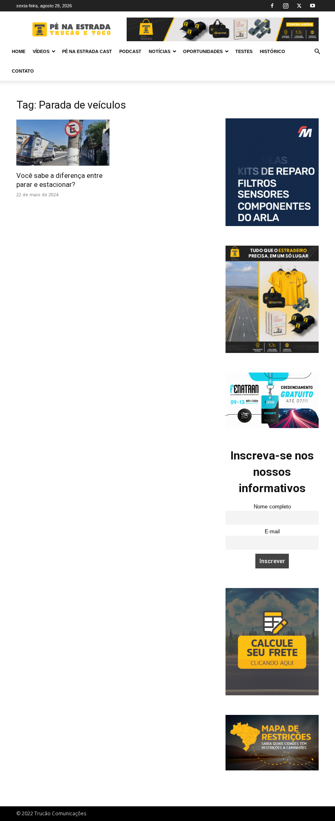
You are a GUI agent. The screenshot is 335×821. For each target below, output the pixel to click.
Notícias (159, 51)
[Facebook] (272, 5)
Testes (243, 51)
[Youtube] (312, 5)
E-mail (272, 532)
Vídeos (41, 51)
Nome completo (272, 507)
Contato (23, 71)
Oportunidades (203, 51)
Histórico (272, 51)
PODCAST (130, 51)
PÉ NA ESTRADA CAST (87, 51)
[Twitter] (299, 5)
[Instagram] (285, 5)
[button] (317, 51)
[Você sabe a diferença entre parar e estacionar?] (62, 143)
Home (18, 51)
